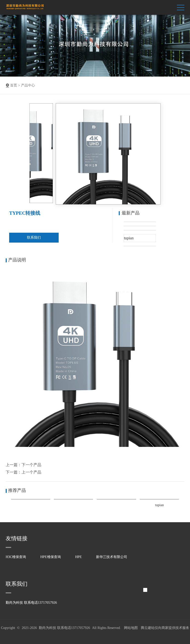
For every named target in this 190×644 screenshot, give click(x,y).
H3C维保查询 (16, 557)
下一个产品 (31, 465)
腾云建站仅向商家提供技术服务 (165, 628)
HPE (78, 557)
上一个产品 (31, 472)
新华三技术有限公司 (111, 557)
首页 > (15, 85)
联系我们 (34, 237)
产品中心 (28, 85)
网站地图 (131, 628)
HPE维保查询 (50, 557)
